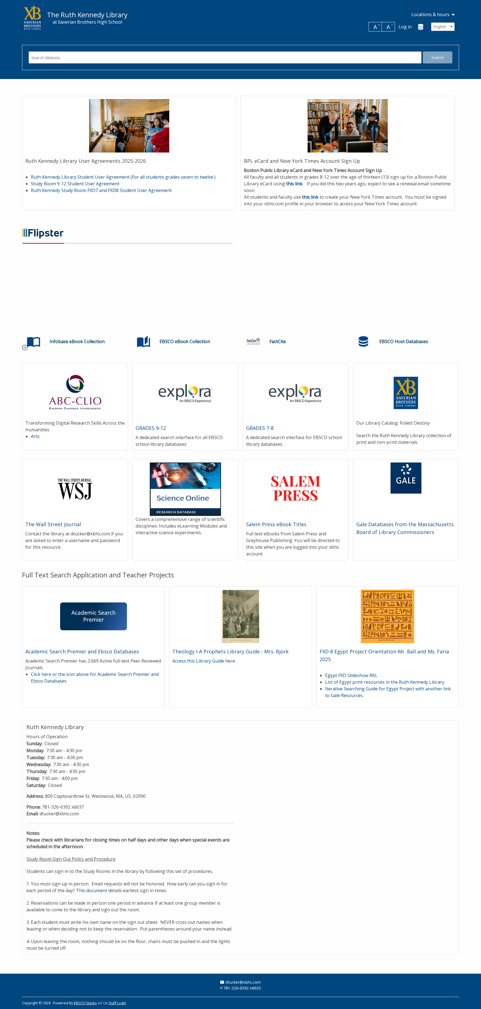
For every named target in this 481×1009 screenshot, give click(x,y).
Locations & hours (430, 14)
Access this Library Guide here (203, 661)
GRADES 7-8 (260, 428)
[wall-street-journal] (75, 489)
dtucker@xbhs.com (243, 982)
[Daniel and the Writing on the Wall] (240, 616)
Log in (405, 27)
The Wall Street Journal (53, 524)
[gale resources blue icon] (406, 489)
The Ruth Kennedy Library (87, 15)
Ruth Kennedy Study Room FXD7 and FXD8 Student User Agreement (102, 190)
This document (91, 890)
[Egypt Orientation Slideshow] (388, 616)
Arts (35, 436)
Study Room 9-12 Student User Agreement (75, 184)
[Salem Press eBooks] (295, 489)
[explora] (185, 392)
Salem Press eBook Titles (276, 524)
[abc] (75, 392)
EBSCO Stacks (85, 1002)
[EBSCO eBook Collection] (143, 341)
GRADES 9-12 (151, 428)
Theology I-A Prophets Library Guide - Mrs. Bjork (230, 651)
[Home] (32, 18)
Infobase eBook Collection (77, 341)
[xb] (406, 392)
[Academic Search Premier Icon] (93, 616)
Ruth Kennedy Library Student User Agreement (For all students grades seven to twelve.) (123, 177)
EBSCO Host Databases (403, 341)
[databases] (421, 27)
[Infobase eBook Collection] (33, 341)
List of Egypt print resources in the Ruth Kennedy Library (384, 682)
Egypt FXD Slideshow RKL (351, 675)
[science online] (185, 489)
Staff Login (117, 1002)
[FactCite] (253, 341)
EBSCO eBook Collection (184, 341)
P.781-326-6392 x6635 (240, 988)
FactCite (277, 341)
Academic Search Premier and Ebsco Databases (82, 651)
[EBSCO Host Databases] (363, 341)
